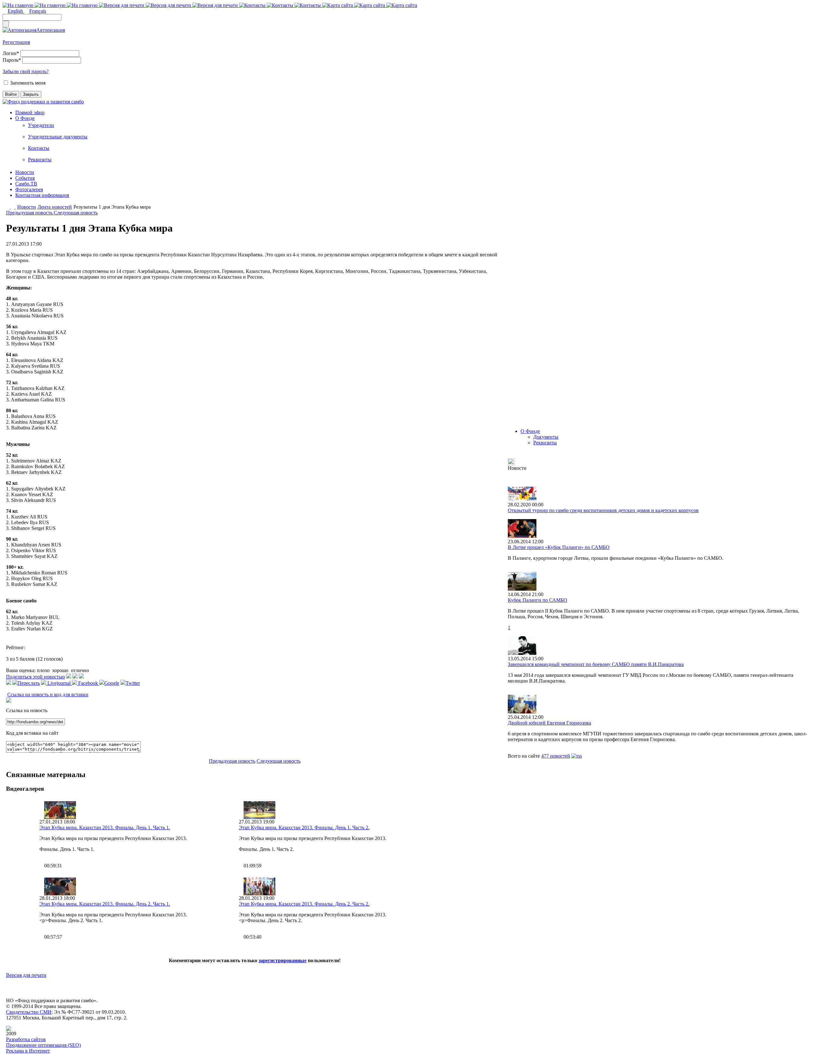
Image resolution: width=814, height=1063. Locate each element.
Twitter (133, 683)
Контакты (38, 148)
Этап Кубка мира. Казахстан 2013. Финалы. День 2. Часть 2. (304, 904)
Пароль (12, 60)
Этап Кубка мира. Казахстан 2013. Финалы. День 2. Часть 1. (104, 904)
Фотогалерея (29, 189)
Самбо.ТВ (26, 183)
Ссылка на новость (26, 710)
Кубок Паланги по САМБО (537, 600)
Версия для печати (26, 975)
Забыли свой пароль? (26, 71)
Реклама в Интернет (28, 1050)
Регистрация (16, 42)
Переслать (28, 683)
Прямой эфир (30, 112)
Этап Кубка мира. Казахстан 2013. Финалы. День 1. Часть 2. (304, 827)
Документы (545, 437)
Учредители (41, 125)
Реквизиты (40, 159)
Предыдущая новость (30, 212)
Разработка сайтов (26, 1039)
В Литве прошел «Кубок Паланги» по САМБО (559, 547)
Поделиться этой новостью (35, 676)
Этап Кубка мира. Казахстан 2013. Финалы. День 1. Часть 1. (104, 827)
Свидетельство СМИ (29, 1012)
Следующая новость (76, 212)
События (25, 178)
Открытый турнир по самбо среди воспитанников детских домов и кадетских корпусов (603, 510)
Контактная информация (42, 195)
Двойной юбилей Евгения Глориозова (549, 723)
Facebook (88, 683)
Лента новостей (55, 207)
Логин (11, 53)
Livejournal (59, 683)
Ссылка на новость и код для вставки (47, 694)
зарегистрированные (283, 960)
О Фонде (25, 118)
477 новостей (555, 756)
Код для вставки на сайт (32, 733)
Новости (24, 172)
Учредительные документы (57, 136)
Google (111, 683)
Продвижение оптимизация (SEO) (43, 1045)
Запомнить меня (27, 83)
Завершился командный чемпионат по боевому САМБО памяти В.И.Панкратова (596, 664)
